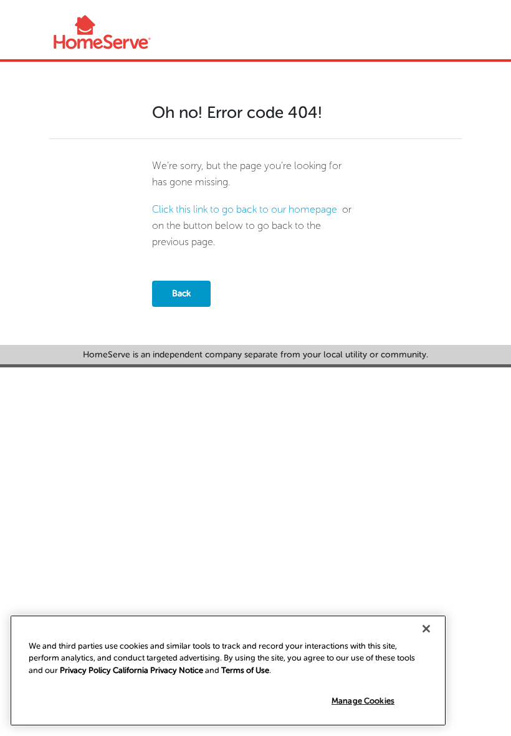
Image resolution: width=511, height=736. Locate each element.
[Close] (426, 628)
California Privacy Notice (158, 670)
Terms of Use (245, 670)
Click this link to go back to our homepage (244, 209)
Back (181, 293)
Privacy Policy (85, 670)
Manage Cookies (363, 700)
